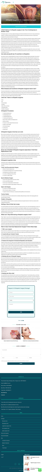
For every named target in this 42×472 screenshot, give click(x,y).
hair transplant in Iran (5, 428)
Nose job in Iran (4, 421)
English (2, 454)
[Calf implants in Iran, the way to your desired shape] (26, 458)
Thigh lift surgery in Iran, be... (36, 462)
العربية (2, 457)
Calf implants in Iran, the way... (35, 458)
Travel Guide (4, 448)
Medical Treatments (5, 443)
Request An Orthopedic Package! (21, 26)
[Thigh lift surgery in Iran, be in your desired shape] (31, 333)
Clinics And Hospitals (4, 435)
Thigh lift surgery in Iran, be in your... (31, 340)
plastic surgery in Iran (5, 430)
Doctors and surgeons (5, 433)
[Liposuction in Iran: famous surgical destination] (11, 333)
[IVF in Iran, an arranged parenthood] (26, 469)
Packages (2, 418)
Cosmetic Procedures (6, 440)
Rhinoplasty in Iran (5, 423)
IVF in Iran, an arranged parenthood (35, 469)
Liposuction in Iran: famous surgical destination (11, 340)
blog (2, 438)
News (3, 445)
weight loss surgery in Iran (6, 426)
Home (2, 416)
